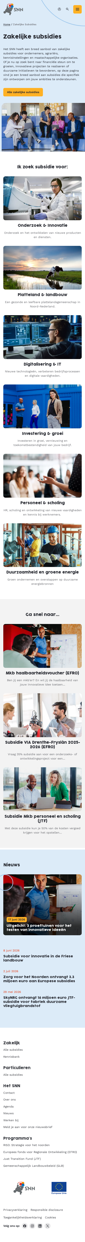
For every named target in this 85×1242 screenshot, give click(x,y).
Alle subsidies (13, 1049)
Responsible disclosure (47, 1209)
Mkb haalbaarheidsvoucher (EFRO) (42, 673)
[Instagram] (32, 1226)
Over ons (9, 1099)
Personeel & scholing (42, 503)
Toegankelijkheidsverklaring (22, 1217)
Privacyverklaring (15, 1209)
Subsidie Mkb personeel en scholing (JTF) (43, 819)
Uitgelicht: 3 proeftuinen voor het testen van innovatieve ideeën (39, 928)
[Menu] (77, 9)
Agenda (8, 1106)
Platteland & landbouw (42, 295)
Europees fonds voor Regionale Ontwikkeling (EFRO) (40, 1152)
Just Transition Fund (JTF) (22, 1158)
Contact (9, 1092)
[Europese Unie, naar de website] (59, 1188)
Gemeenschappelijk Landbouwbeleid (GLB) (33, 1165)
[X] (48, 1226)
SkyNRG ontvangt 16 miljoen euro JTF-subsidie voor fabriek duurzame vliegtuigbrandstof (39, 1002)
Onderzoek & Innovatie (42, 226)
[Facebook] (25, 1226)
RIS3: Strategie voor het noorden (26, 1145)
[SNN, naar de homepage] (13, 9)
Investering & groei (42, 434)
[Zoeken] (67, 9)
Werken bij (11, 1120)
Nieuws (8, 1113)
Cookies (50, 1217)
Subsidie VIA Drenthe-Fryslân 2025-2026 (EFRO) (42, 745)
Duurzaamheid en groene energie (42, 572)
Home (6, 24)
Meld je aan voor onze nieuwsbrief (27, 1127)
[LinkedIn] (40, 1226)
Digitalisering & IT (42, 364)
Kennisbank (11, 1056)
